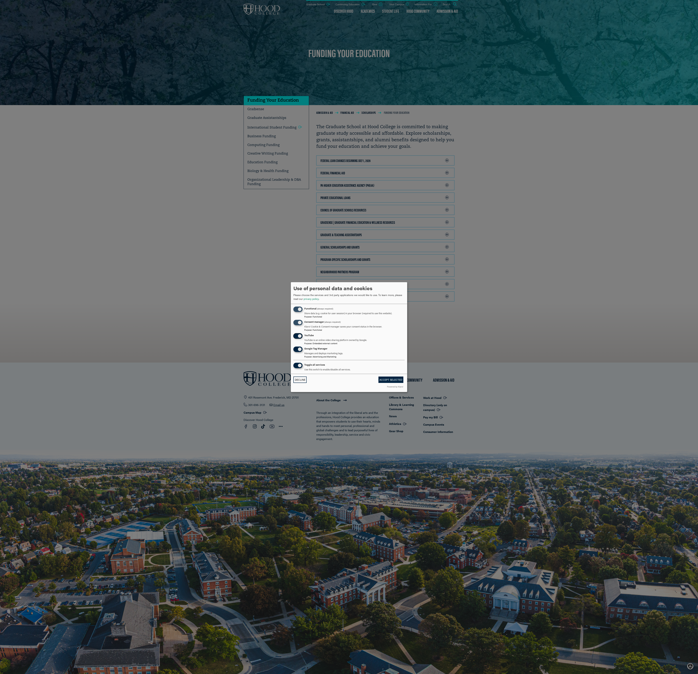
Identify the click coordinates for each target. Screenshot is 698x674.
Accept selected (390, 379)
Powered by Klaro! (395, 386)
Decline (300, 379)
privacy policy (311, 299)
